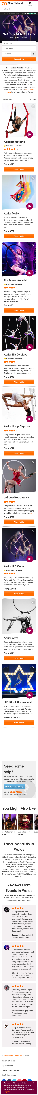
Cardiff (22, 862)
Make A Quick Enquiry (14, 787)
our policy (7, 1092)
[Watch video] (29, 134)
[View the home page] (13, 3)
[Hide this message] (33, 1083)
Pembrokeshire (8, 871)
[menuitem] (19, 1060)
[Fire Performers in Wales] (9, 822)
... (29, 160)
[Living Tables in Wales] (25, 822)
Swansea (5, 874)
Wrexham (18, 876)
